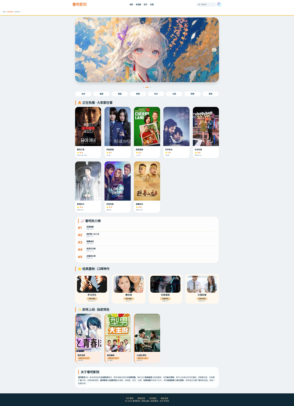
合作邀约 (153, 398)
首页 (4, 12)
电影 (131, 4)
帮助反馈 (141, 398)
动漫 (152, 4)
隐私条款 (164, 398)
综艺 (145, 4)
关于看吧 (129, 398)
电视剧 (138, 4)
